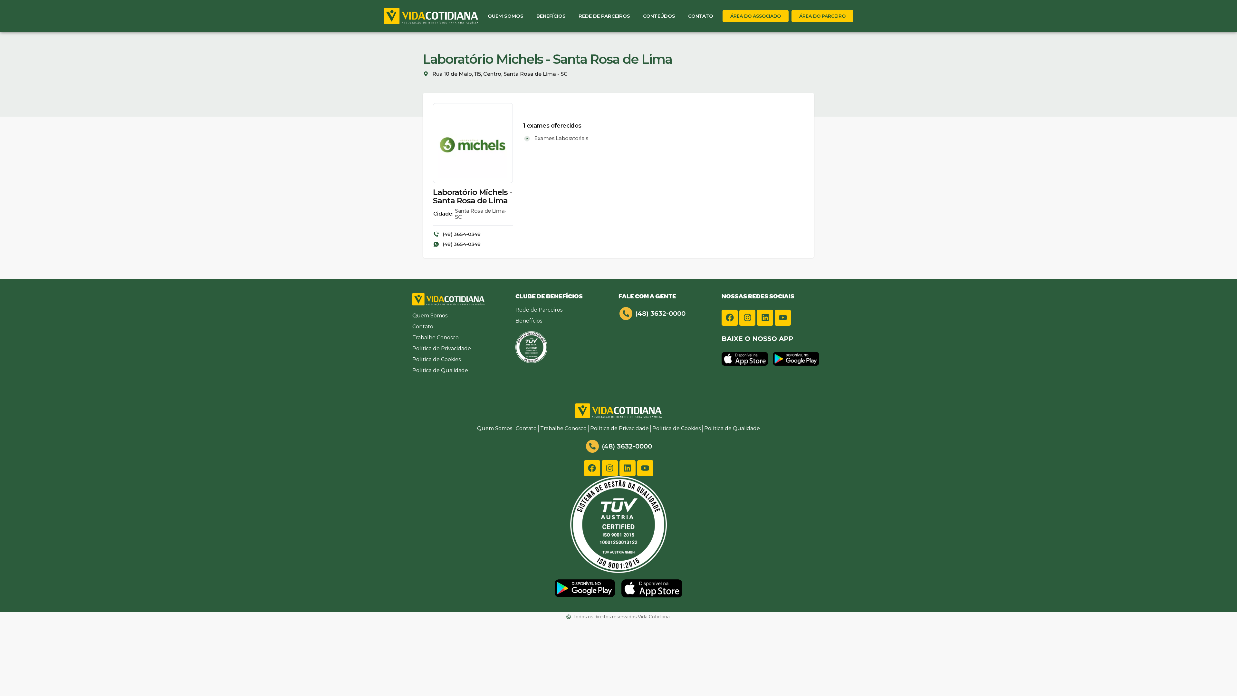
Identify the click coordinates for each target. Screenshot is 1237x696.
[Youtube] (783, 318)
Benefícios (551, 16)
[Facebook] (730, 318)
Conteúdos (659, 16)
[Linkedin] (765, 318)
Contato (700, 16)
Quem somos (505, 16)
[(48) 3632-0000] (625, 313)
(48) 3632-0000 (660, 313)
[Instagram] (747, 318)
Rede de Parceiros (604, 16)
